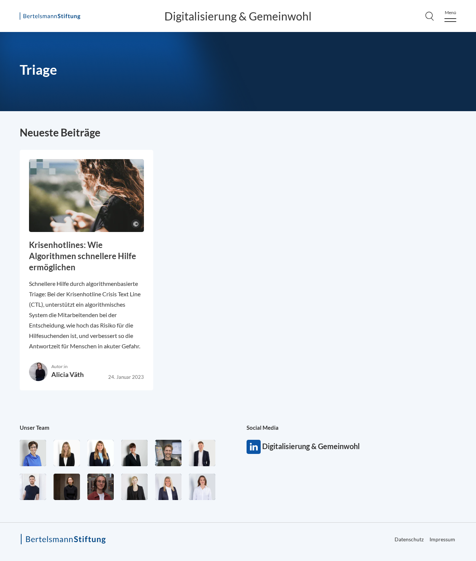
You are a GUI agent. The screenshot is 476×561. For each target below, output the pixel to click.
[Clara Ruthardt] (67, 487)
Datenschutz (409, 539)
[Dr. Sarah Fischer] (134, 453)
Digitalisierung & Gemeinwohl (238, 16)
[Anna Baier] (100, 487)
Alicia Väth (67, 374)
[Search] (429, 16)
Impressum (442, 539)
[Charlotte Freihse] (67, 453)
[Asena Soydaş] (100, 453)
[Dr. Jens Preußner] (168, 453)
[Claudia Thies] (168, 487)
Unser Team (34, 427)
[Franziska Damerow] (202, 487)
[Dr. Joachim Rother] (33, 487)
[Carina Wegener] (134, 487)
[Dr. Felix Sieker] (202, 453)
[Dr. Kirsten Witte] (33, 453)
